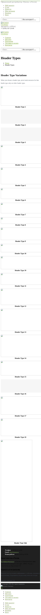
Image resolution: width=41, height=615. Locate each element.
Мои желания (10, 11)
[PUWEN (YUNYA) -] (6, 25)
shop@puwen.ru (14, 552)
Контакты (8, 45)
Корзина (8, 13)
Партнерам (9, 41)
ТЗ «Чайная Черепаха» (7, 561)
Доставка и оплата (11, 43)
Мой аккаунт (9, 5)
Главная (8, 37)
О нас (7, 7)
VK (2, 588)
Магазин (8, 39)
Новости (8, 9)
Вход (7, 15)
